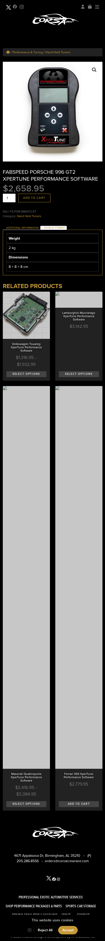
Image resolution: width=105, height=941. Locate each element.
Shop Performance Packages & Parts (34, 906)
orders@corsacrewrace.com (67, 861)
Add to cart (34, 198)
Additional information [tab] (22, 228)
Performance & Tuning (27, 52)
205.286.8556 (28, 861)
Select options (26, 374)
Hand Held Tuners (57, 52)
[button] (94, 70)
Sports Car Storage (80, 906)
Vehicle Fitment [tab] (54, 228)
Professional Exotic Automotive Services (51, 897)
